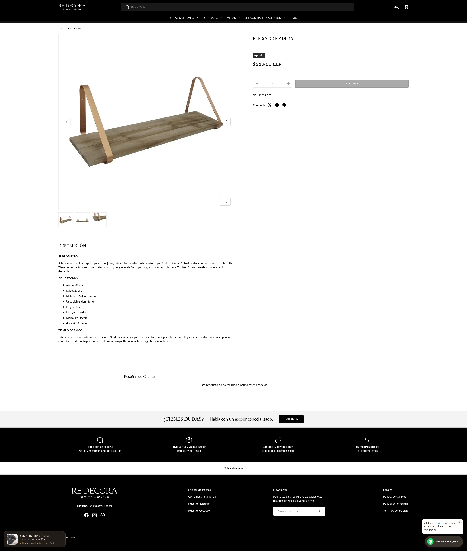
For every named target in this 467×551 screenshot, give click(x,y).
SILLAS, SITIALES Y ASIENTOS (263, 17)
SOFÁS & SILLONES (182, 17)
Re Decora (70, 537)
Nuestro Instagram (199, 503)
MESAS (231, 17)
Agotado (352, 83)
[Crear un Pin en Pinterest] (284, 105)
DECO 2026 (210, 17)
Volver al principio (233, 468)
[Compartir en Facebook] (277, 105)
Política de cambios (394, 496)
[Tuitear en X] (269, 105)
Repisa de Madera (74, 28)
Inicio (60, 28)
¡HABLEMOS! (291, 418)
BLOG (293, 17)
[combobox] (238, 7)
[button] (406, 7)
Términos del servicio (396, 510)
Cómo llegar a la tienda (202, 496)
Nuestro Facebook (199, 510)
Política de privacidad (395, 503)
